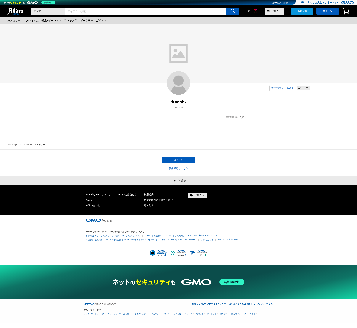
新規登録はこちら (178, 168)
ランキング (70, 20)
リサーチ (188, 314)
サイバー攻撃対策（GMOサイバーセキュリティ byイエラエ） (132, 240)
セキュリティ (155, 314)
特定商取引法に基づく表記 (158, 200)
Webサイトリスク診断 (174, 236)
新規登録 (302, 11)
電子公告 (149, 205)
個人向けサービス (238, 314)
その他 (252, 314)
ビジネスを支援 (139, 314)
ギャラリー (86, 20)
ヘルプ (89, 200)
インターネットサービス (94, 314)
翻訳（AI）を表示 (238, 117)
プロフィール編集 (284, 88)
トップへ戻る (178, 180)
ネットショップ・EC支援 (118, 314)
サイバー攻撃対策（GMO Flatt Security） (179, 240)
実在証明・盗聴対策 (94, 240)
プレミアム (32, 20)
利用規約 (149, 194)
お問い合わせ (93, 205)
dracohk (28, 144)
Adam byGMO (14, 144)
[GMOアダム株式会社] (99, 220)
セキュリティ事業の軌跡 (227, 239)
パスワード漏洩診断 (152, 236)
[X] (249, 11)
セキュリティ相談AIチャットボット (203, 235)
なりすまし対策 (206, 240)
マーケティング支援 (172, 314)
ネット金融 (211, 314)
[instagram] (255, 11)
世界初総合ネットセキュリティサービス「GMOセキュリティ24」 (113, 236)
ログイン (327, 11)
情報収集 (199, 314)
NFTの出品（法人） (127, 194)
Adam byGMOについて (98, 194)
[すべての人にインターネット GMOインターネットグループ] (331, 2)
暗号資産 (224, 314)
